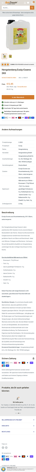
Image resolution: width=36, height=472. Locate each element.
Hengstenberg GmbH (9, 77)
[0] (32, 3)
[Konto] (25, 3)
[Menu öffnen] (2, 3)
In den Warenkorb (18, 97)
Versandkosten (22, 86)
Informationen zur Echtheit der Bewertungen (16, 470)
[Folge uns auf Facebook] (3, 447)
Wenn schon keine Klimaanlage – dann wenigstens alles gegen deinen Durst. (18, 14)
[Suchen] (32, 8)
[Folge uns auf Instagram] (6, 447)
